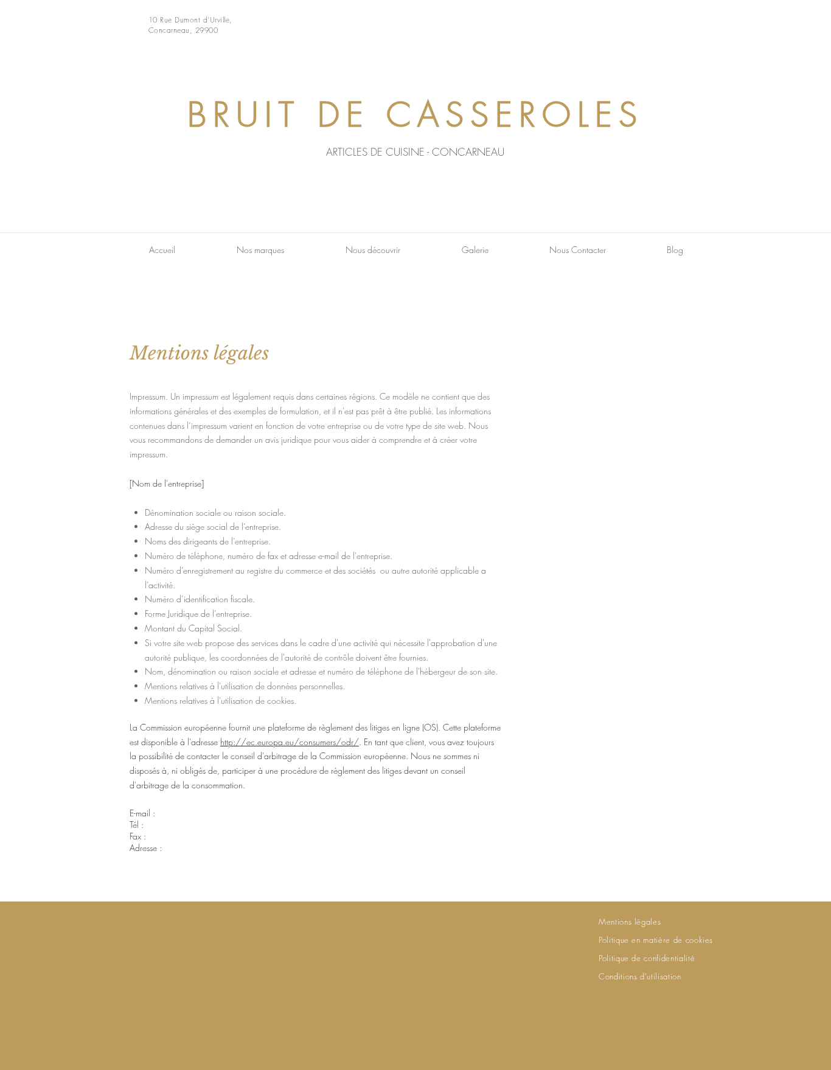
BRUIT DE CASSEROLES (415, 114)
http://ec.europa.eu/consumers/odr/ (289, 742)
